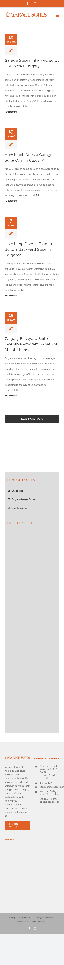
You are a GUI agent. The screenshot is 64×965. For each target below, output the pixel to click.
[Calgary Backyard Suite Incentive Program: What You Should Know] (35, 320)
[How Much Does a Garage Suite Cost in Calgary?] (35, 136)
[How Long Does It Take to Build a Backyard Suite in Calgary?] (35, 225)
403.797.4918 (46, 782)
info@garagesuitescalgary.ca (49, 787)
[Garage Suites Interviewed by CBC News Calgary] (35, 42)
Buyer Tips (17, 490)
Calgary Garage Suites (23, 499)
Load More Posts (32, 418)
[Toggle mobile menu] (57, 16)
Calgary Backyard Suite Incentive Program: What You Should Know (31, 344)
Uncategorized (19, 508)
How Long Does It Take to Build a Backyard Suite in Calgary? (28, 249)
